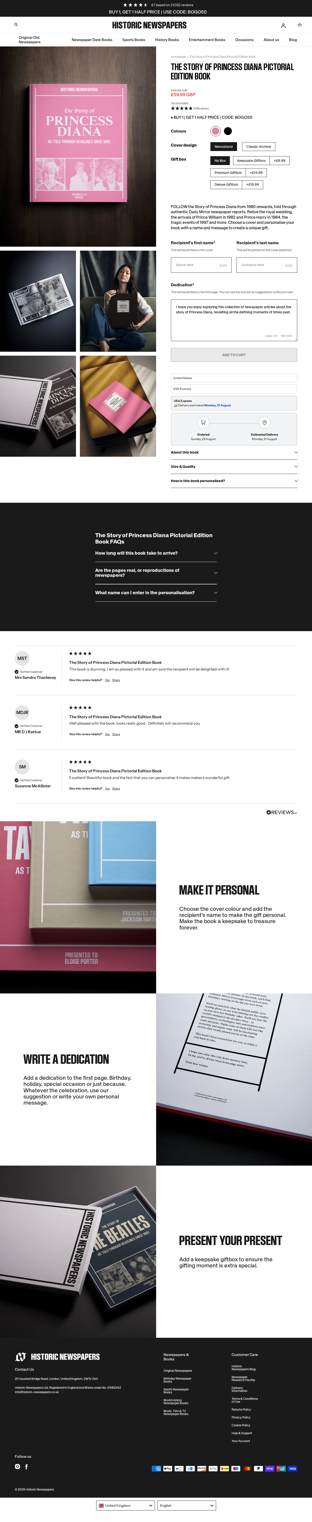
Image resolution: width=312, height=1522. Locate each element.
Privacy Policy (241, 1417)
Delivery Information (239, 1389)
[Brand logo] (57, 1357)
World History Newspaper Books (176, 1402)
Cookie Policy (241, 1425)
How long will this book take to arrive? (136, 553)
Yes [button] (107, 680)
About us (271, 39)
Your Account (241, 1441)
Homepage (178, 57)
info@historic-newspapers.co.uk (37, 1392)
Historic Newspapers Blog (244, 1368)
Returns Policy (241, 1409)
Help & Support (242, 1433)
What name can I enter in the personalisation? (145, 592)
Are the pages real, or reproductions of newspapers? (137, 573)
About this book (185, 452)
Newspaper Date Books (92, 39)
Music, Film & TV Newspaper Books (176, 1412)
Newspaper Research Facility (243, 1379)
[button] (16, 24)
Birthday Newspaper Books (177, 1380)
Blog (293, 39)
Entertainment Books (207, 39)
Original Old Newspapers (30, 39)
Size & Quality (183, 467)
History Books (167, 39)
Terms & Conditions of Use (245, 1400)
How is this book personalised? (198, 481)
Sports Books (133, 39)
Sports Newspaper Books (176, 1391)
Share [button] (116, 680)
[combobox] (125, 1505)
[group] (156, 673)
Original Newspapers (178, 1370)
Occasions (244, 39)
